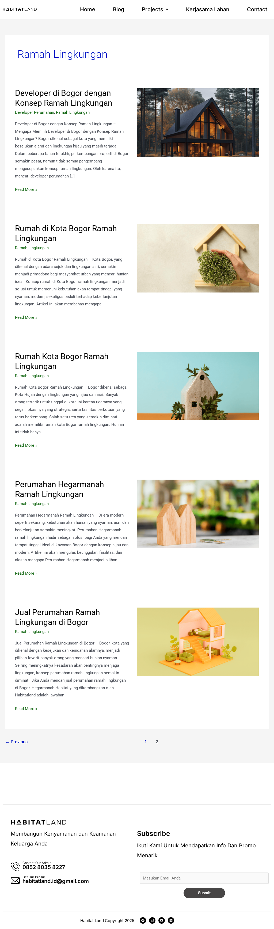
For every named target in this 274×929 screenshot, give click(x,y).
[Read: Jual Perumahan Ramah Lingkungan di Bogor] (198, 641)
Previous (16, 741)
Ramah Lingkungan (73, 112)
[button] (155, 9)
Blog (118, 9)
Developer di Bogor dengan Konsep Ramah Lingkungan (63, 98)
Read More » (26, 189)
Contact (257, 9)
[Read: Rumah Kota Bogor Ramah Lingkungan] (198, 385)
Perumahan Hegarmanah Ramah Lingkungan (59, 489)
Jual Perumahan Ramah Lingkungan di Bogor (57, 617)
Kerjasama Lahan (207, 9)
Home (87, 9)
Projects (152, 9)
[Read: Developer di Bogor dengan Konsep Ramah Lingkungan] (198, 122)
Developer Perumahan (34, 112)
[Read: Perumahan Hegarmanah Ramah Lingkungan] (198, 513)
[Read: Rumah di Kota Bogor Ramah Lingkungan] (198, 257)
